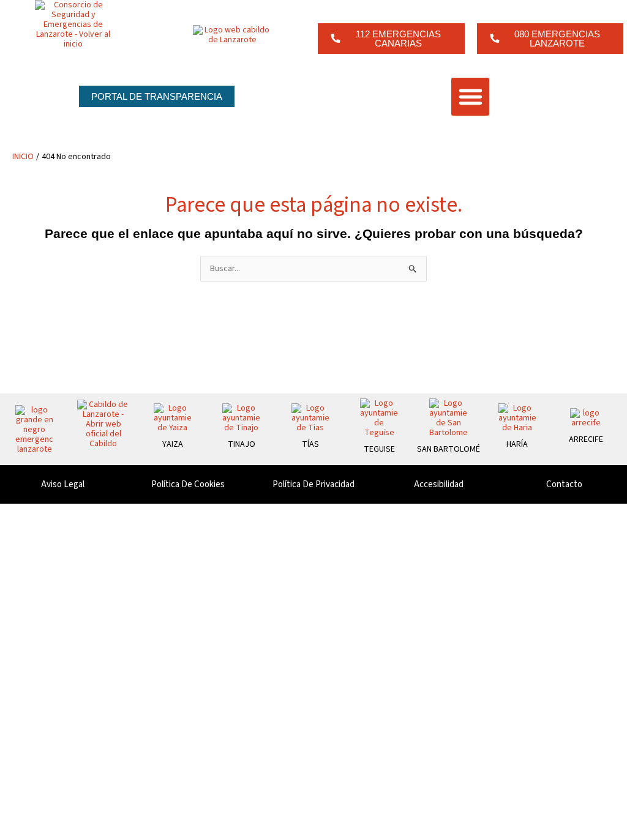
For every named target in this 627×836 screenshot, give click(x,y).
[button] (470, 97)
